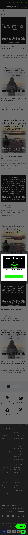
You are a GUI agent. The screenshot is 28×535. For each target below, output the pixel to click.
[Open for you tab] (23, 532)
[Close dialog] (25, 255)
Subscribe (14, 277)
